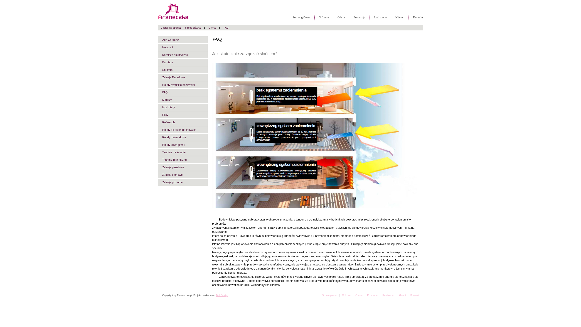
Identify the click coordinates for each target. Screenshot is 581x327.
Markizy (167, 100)
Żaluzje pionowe (172, 174)
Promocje (359, 17)
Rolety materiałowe (174, 137)
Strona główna (301, 17)
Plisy (165, 114)
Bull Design (222, 295)
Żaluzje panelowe (173, 167)
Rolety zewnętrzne (173, 144)
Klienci (399, 17)
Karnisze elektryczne (175, 55)
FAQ (226, 27)
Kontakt (418, 17)
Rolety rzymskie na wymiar (178, 85)
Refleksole (168, 122)
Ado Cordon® (170, 40)
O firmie (324, 17)
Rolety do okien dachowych (179, 129)
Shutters (167, 70)
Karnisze (167, 62)
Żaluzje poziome (172, 182)
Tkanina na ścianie (174, 152)
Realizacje (380, 17)
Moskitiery (168, 107)
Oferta (341, 17)
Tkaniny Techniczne (174, 159)
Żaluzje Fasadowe (173, 77)
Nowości (167, 47)
